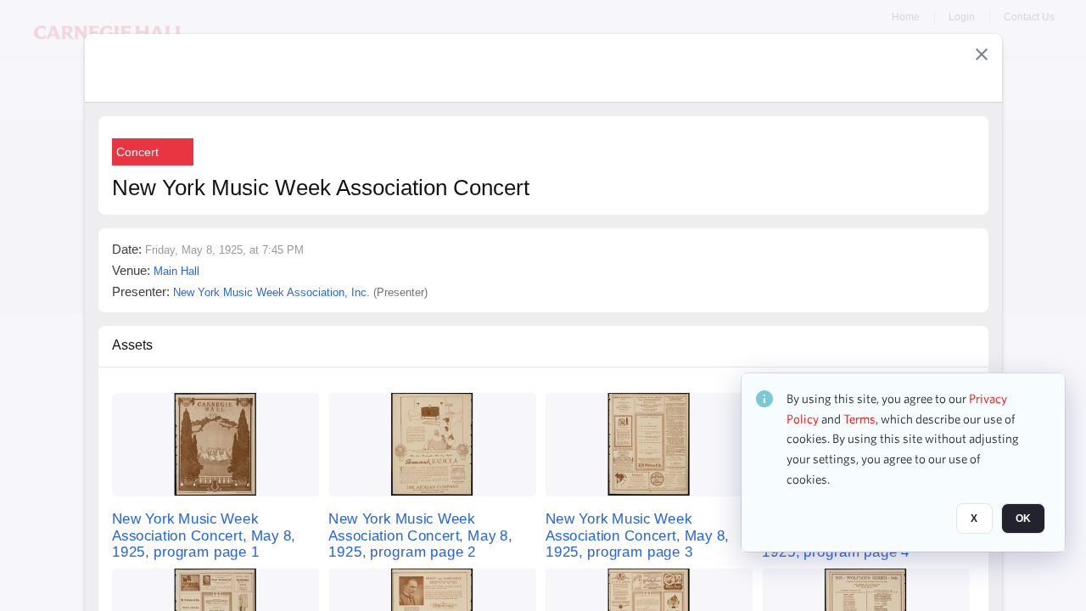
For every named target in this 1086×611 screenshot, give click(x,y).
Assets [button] (132, 345)
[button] (981, 54)
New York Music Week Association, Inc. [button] (271, 292)
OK (1023, 518)
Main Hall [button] (176, 271)
